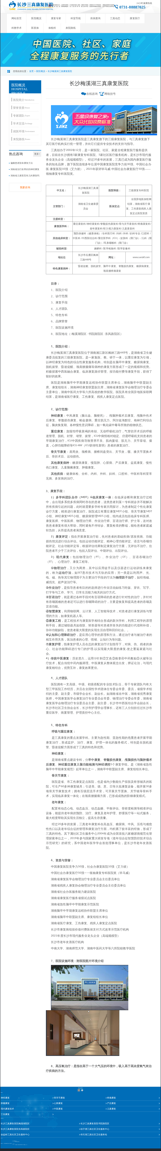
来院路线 (71, 28)
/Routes (21, 139)
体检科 (52, 28)
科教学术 (16, 28)
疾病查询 (95, 18)
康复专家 (56, 18)
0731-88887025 (132, 7)
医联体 (35, 28)
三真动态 (115, 18)
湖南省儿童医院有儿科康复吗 (25, 175)
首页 (31, 71)
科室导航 (76, 18)
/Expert (21, 115)
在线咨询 (92, 93)
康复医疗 (135, 18)
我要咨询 (25, 187)
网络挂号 (110, 93)
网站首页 (16, 18)
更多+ (37, 154)
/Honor (21, 107)
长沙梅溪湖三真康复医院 (60, 71)
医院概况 (36, 18)
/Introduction (23, 99)
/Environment (24, 131)
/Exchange (22, 123)
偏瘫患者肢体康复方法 (22, 163)
